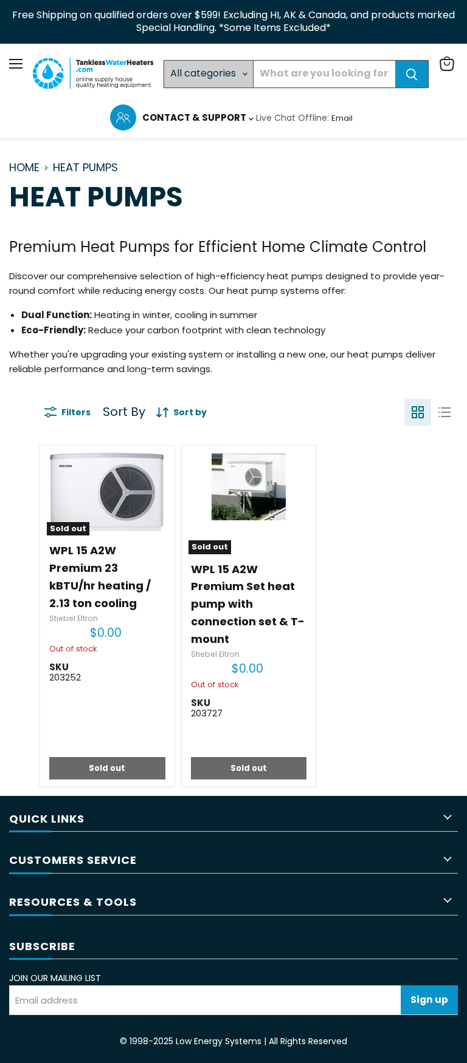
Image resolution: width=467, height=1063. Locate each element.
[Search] (411, 74)
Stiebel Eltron (73, 618)
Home (24, 167)
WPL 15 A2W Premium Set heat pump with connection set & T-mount (248, 604)
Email (342, 118)
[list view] (444, 412)
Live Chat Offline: (293, 118)
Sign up (429, 1000)
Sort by (124, 412)
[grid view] (417, 412)
